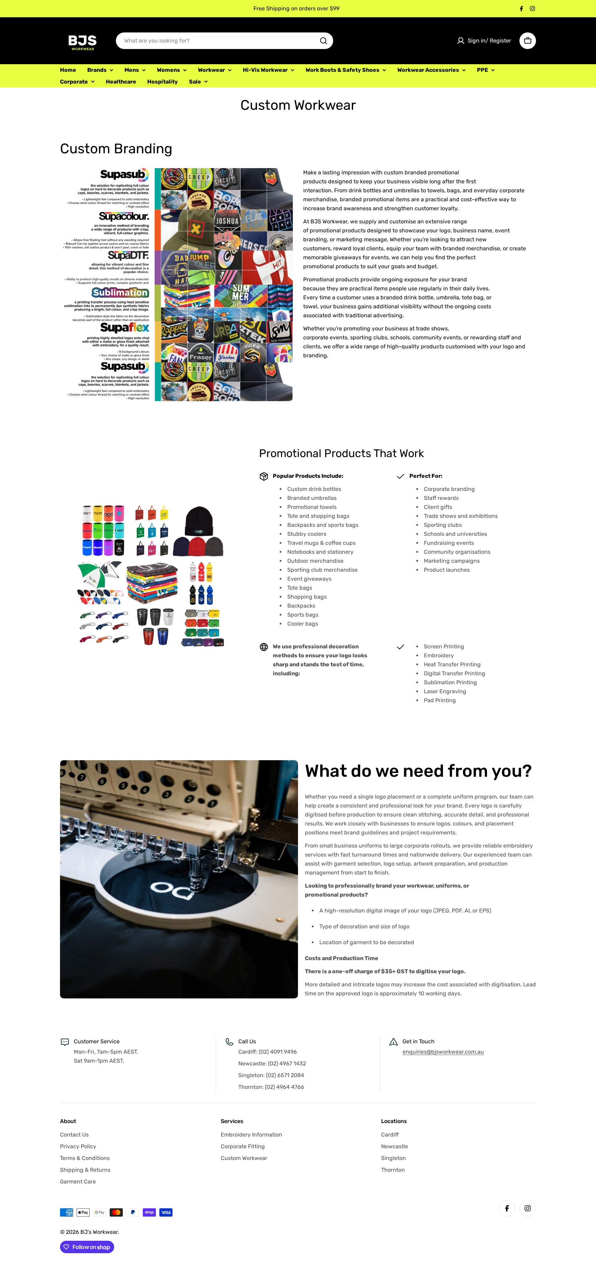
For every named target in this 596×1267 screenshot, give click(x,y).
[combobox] (224, 40)
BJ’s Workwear (99, 1232)
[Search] (323, 41)
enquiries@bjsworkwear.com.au (443, 1051)
